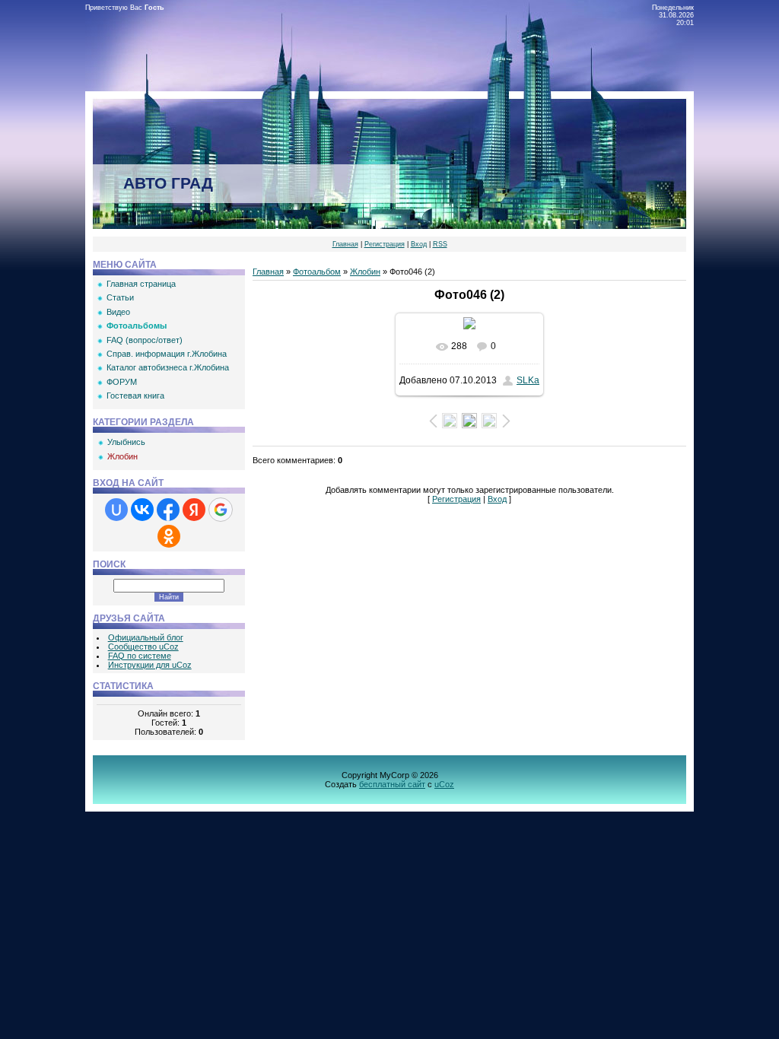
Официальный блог (145, 637)
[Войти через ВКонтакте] (142, 509)
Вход (419, 244)
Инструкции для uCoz (150, 664)
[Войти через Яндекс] (194, 509)
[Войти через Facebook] (168, 509)
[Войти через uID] (116, 509)
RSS (440, 244)
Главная (345, 244)
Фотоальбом (317, 271)
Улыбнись (126, 441)
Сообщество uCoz (143, 646)
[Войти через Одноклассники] (168, 536)
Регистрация (384, 244)
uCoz (444, 784)
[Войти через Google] (220, 509)
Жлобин (122, 456)
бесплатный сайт (392, 784)
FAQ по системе (139, 655)
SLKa (528, 380)
